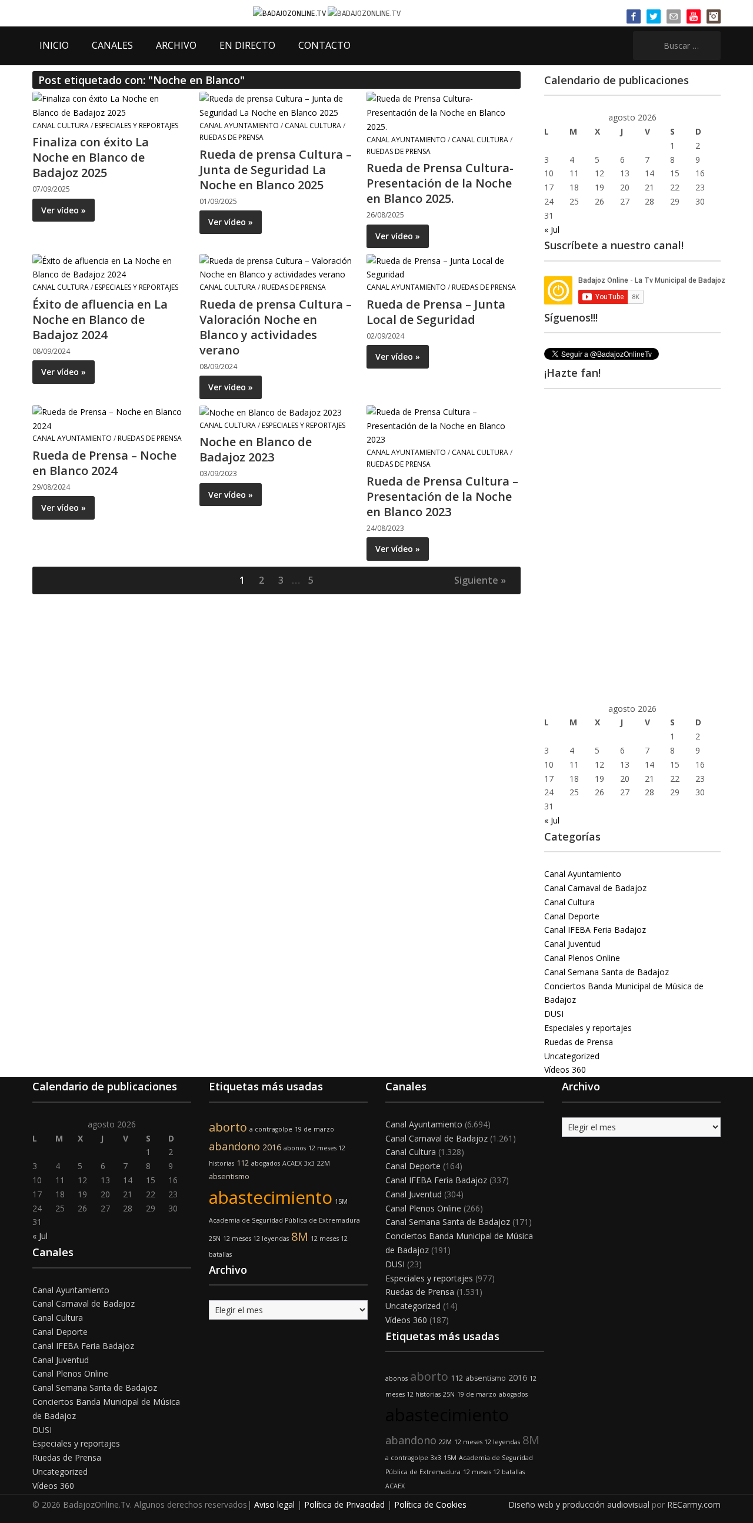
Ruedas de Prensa (231, 137)
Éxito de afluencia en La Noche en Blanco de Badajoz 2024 (100, 319)
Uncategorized (571, 1056)
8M (299, 1236)
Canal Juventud (572, 943)
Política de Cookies (430, 1504)
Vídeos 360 (565, 1069)
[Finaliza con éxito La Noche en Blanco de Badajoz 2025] (108, 105)
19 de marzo (314, 1129)
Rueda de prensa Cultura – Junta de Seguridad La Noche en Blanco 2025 (275, 169)
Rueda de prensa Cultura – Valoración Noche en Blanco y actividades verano (275, 327)
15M (341, 1201)
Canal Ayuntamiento (239, 125)
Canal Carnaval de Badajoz (595, 887)
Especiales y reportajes (136, 125)
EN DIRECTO (247, 45)
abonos (295, 1148)
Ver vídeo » (63, 210)
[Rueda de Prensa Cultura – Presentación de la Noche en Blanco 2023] (442, 424)
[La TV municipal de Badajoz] (290, 12)
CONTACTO (324, 45)
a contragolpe (270, 1129)
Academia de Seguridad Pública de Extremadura (284, 1220)
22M (323, 1163)
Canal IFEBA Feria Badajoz (595, 929)
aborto (228, 1127)
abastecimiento (270, 1197)
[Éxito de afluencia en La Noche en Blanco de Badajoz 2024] (108, 266)
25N (215, 1238)
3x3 (309, 1163)
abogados (265, 1163)
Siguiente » (480, 580)
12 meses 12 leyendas (256, 1238)
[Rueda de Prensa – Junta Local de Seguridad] (442, 266)
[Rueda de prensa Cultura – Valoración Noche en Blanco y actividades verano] (275, 266)
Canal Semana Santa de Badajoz (606, 972)
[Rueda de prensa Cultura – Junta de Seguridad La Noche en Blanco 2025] (275, 105)
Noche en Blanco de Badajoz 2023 (255, 449)
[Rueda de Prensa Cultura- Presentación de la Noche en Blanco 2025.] (442, 112)
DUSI (554, 1013)
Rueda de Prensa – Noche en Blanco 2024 (104, 462)
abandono (234, 1146)
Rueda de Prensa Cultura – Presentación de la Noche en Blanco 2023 (442, 496)
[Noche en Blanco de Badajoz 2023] (270, 411)
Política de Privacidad (344, 1504)
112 (242, 1163)
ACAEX (292, 1163)
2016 (271, 1147)
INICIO (54, 45)
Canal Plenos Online (582, 957)
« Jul (551, 229)
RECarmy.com (694, 1504)
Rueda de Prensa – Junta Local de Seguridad (435, 311)
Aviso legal (274, 1504)
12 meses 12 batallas (494, 1472)
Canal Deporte (571, 916)
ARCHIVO (176, 45)
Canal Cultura (60, 125)
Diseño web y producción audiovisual (578, 1504)
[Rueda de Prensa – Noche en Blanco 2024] (108, 417)
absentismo (229, 1176)
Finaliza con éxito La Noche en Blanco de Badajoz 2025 (90, 157)
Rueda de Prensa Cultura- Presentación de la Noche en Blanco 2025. (440, 183)
